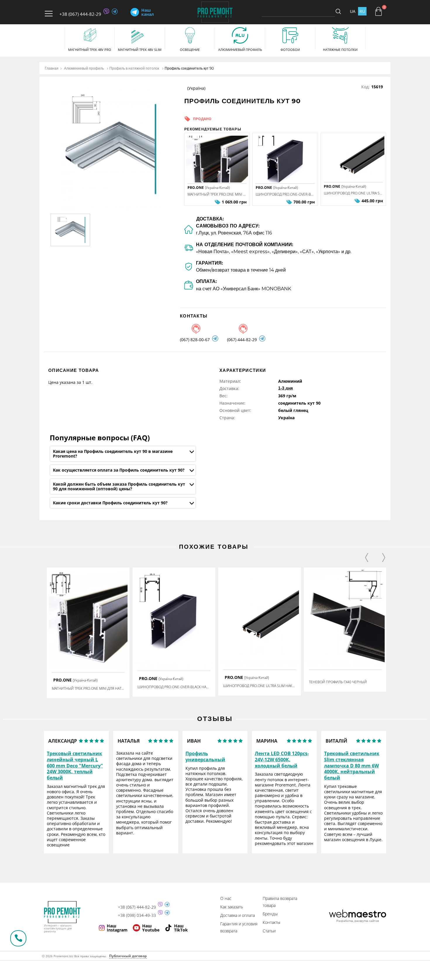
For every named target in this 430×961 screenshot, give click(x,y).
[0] (378, 11)
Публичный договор (128, 955)
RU (362, 11)
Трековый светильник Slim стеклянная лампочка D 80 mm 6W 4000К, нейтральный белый (351, 765)
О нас (225, 898)
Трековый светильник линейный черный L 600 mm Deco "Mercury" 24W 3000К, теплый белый (75, 765)
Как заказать (231, 907)
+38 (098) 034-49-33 (137, 915)
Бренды (270, 914)
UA (352, 11)
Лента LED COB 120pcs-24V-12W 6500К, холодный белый (282, 759)
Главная (52, 68)
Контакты (271, 922)
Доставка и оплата (237, 915)
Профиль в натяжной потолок (134, 68)
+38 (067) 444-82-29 (80, 14)
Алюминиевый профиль (84, 68)
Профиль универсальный (205, 756)
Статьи (269, 931)
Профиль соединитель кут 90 (189, 68)
